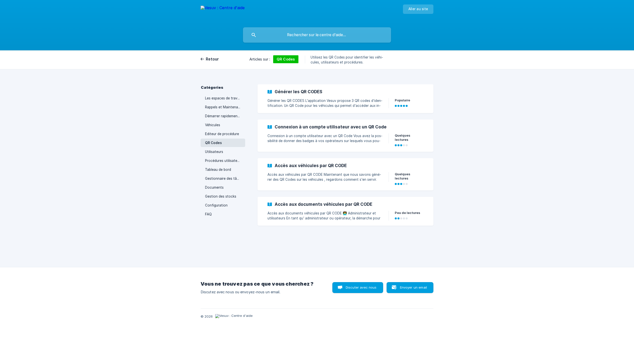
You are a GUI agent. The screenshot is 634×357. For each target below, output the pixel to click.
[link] (345, 98)
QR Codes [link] (213, 143)
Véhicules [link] (212, 125)
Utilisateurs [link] (214, 152)
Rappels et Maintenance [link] (224, 107)
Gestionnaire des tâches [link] (224, 178)
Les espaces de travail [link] (223, 98)
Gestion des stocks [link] (220, 196)
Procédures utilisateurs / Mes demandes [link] (225, 161)
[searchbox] (317, 35)
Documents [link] (214, 187)
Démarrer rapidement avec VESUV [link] (225, 116)
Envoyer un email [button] (413, 287)
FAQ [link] (208, 214)
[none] (223, 12)
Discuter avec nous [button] (361, 287)
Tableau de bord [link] (218, 170)
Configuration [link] (216, 205)
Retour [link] (212, 59)
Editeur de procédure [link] (222, 134)
